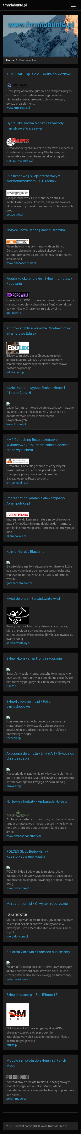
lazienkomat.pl (16, 424)
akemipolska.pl (16, 536)
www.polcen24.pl (17, 888)
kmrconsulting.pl (17, 482)
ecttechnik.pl (14, 214)
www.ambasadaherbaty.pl (23, 836)
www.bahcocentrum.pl (21, 263)
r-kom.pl (11, 686)
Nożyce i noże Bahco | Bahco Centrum (35, 230)
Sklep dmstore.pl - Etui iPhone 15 (32, 995)
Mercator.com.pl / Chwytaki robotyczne (37, 904)
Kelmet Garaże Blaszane (25, 551)
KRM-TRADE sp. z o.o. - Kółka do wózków (38, 74)
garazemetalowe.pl (19, 583)
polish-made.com (17, 1098)
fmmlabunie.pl (15, 5)
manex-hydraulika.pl (19, 160)
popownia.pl (14, 312)
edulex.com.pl (15, 372)
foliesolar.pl (13, 738)
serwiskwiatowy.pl (18, 643)
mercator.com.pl (17, 936)
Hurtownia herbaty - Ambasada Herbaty (37, 801)
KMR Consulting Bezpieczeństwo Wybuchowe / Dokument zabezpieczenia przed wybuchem (37, 445)
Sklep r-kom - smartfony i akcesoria (34, 658)
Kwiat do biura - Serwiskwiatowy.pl (33, 598)
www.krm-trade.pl (18, 107)
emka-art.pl (14, 786)
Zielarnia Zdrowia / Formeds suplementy (38, 952)
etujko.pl (11, 1045)
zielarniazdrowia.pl (18, 979)
